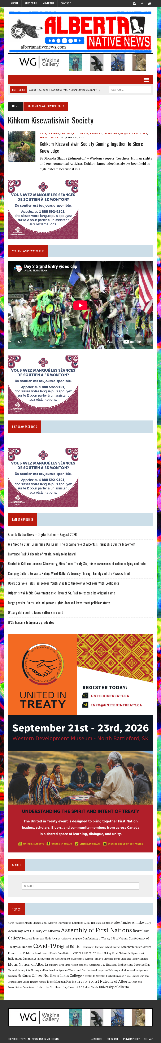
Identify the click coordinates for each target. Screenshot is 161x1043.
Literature (111, 133)
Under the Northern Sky (51, 987)
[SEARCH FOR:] (130, 89)
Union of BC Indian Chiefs (83, 987)
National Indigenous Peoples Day (128, 964)
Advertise (48, 3)
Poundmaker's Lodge (18, 981)
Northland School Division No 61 (113, 975)
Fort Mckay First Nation (112, 953)
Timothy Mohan (38, 981)
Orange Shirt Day (140, 975)
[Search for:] (80, 886)
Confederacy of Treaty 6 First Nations (105, 938)
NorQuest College (30, 976)
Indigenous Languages (22, 958)
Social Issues (49, 137)
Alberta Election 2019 (36, 922)
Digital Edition (70, 946)
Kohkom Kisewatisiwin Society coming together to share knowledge (91, 147)
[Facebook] (142, 2)
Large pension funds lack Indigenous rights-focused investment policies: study (59, 602)
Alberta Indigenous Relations (65, 923)
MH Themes (53, 1039)
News (124, 133)
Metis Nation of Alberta (28, 964)
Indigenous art (136, 953)
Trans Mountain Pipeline (61, 981)
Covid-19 (44, 946)
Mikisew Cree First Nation (63, 964)
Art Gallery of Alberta (42, 930)
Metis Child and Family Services (131, 958)
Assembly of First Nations (96, 930)
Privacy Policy (131, 1039)
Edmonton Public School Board (28, 953)
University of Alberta (114, 987)
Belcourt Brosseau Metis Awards (41, 938)
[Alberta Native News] (80, 32)
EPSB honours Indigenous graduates (31, 622)
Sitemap (148, 1039)
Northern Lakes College (62, 975)
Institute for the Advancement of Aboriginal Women (65, 958)
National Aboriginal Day (92, 964)
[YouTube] (149, 2)
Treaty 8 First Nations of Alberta (104, 981)
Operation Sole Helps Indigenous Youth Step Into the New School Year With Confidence (63, 583)
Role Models (138, 133)
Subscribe (31, 3)
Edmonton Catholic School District (101, 946)
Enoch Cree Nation (60, 953)
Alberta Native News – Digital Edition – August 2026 (42, 534)
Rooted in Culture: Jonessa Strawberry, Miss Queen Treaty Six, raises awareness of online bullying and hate (76, 563)
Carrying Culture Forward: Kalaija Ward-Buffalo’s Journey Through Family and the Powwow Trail (69, 573)
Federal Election (83, 953)
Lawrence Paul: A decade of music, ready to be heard (42, 554)
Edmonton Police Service (136, 947)
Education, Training (87, 133)
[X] (134, 2)
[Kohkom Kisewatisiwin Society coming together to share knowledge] (21, 159)
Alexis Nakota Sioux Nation (98, 922)
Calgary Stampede (71, 938)
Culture (66, 133)
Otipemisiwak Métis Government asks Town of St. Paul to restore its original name (61, 592)
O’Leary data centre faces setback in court (35, 612)
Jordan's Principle (103, 958)
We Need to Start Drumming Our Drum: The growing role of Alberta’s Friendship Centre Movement (71, 544)
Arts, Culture (49, 133)
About (14, 3)
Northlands (89, 975)
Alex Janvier (122, 923)
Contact (66, 3)
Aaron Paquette (16, 922)
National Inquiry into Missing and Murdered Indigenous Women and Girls (47, 970)
